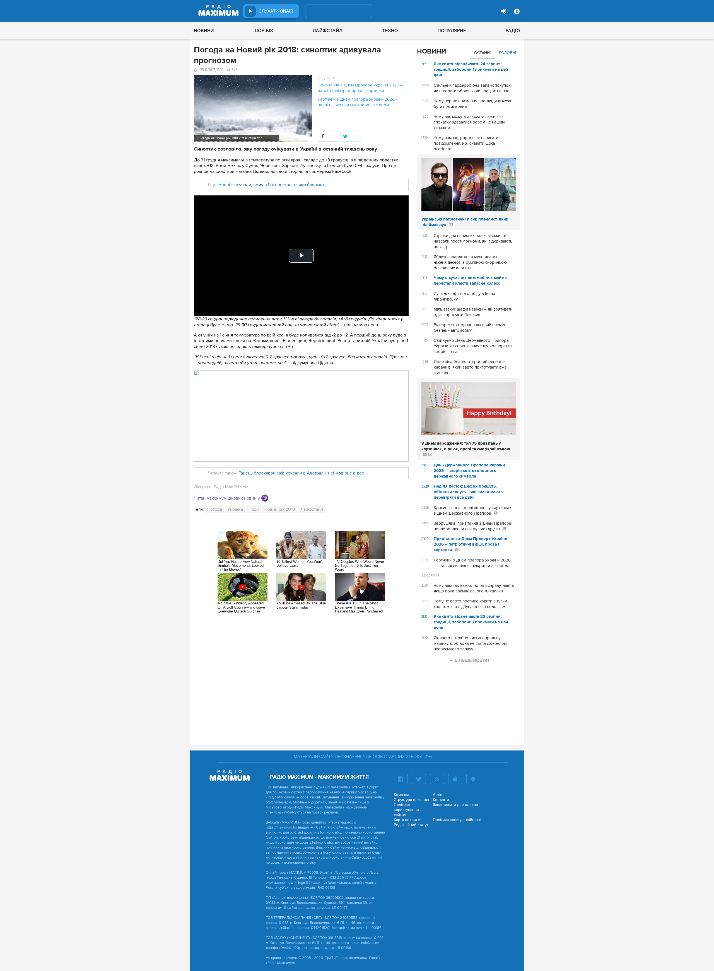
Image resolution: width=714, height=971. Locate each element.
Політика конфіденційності (457, 819)
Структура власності (412, 799)
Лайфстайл (327, 30)
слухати (276, 11)
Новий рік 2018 (279, 509)
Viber (264, 498)
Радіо (513, 30)
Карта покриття (407, 819)
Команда (401, 794)
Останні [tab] (482, 52)
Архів (437, 794)
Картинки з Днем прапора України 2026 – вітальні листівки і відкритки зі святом (358, 102)
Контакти (441, 799)
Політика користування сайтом (406, 809)
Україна (235, 509)
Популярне (452, 30)
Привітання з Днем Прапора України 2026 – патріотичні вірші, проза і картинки (360, 88)
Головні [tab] (507, 52)
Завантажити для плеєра (455, 804)
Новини (204, 30)
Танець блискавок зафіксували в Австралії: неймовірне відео (301, 473)
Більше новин (472, 660)
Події (254, 509)
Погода (214, 509)
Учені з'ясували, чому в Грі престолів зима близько (271, 185)
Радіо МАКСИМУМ (231, 486)
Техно (390, 30)
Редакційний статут (411, 824)
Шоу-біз (263, 30)
